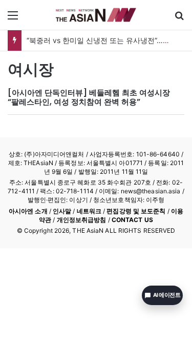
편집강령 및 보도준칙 (135, 211)
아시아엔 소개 (28, 211)
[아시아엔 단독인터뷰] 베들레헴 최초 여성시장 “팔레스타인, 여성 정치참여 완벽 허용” (89, 97)
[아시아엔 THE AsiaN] (96, 15)
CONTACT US (132, 220)
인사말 (62, 211)
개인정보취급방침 (81, 220)
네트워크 (89, 211)
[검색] (179, 18)
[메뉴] (13, 18)
